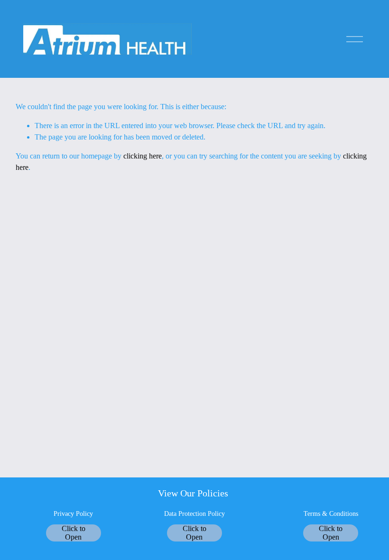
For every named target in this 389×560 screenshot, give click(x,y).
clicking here (142, 156)
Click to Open (73, 532)
